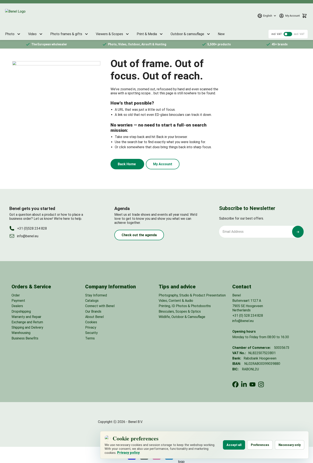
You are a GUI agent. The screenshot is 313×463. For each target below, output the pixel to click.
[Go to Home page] (25, 15)
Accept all (234, 445)
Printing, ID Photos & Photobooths (185, 306)
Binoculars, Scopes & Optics (180, 311)
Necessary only (290, 445)
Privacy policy (128, 453)
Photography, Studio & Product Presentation (192, 295)
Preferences (260, 445)
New (221, 34)
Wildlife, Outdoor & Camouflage (182, 317)
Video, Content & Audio (176, 301)
